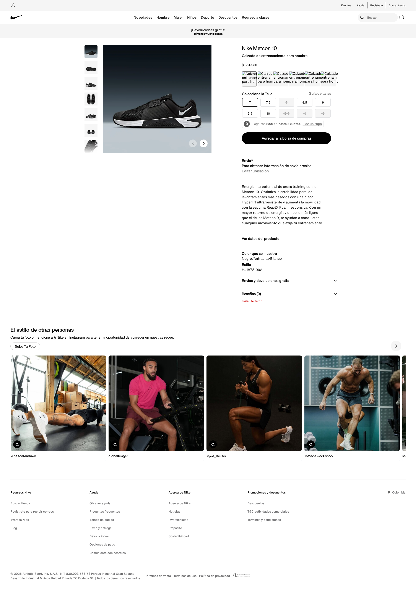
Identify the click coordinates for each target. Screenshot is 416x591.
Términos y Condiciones (307, 34)
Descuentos (227, 17)
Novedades (143, 17)
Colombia (399, 492)
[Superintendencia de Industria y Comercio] (240, 576)
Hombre (162, 17)
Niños (192, 17)
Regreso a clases (255, 17)
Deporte (207, 17)
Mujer (178, 17)
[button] (250, 102)
